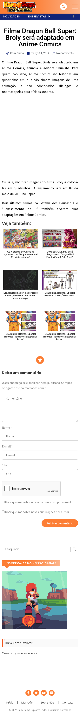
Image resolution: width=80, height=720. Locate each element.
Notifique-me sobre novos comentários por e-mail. (38, 502)
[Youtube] (44, 693)
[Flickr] (52, 693)
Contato (68, 702)
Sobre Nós (47, 702)
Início (9, 702)
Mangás (27, 702)
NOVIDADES (11, 16)
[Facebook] (28, 693)
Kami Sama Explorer (18, 643)
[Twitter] (36, 693)
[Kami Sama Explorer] (19, 7)
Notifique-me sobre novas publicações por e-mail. (37, 512)
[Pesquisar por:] (40, 549)
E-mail (6, 446)
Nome (6, 427)
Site (4, 465)
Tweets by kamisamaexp (19, 653)
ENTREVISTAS (37, 16)
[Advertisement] (40, 137)
